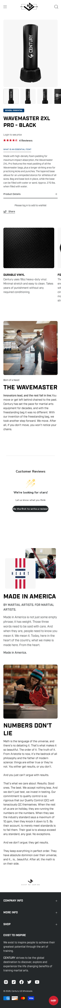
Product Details (12, 194)
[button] (56, 6)
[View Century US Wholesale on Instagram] (5, 982)
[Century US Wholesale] (30, 7)
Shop (7, 924)
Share (11, 211)
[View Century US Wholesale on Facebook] (21, 982)
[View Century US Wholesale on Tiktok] (13, 982)
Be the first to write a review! (30, 508)
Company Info (13, 901)
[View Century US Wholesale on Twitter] (29, 982)
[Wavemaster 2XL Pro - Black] (11, 96)
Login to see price (12, 134)
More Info (10, 912)
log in (25, 205)
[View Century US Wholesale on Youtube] (37, 982)
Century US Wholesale (22, 991)
